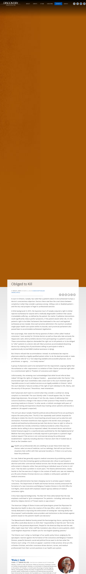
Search (66, 3)
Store (42, 3)
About (28, 3)
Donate (58, 3)
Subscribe (50, 3)
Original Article (15, 292)
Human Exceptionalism (39, 291)
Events (35, 3)
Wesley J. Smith (18, 560)
